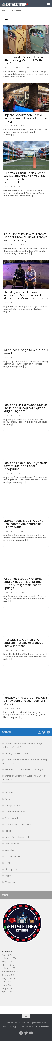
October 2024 (9, 974)
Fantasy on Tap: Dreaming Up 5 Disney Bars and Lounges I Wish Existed (25, 701)
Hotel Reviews (12, 843)
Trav (5, 67)
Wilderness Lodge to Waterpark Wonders (25, 351)
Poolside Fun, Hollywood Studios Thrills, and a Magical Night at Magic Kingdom (25, 408)
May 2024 (7, 988)
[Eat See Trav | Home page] (19, 3)
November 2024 (10, 971)
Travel (8, 862)
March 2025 (8, 964)
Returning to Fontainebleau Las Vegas (24, 769)
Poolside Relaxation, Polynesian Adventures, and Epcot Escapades (25, 466)
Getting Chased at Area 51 (18, 753)
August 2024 (8, 978)
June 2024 (7, 984)
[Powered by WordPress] (15, 1027)
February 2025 (9, 968)
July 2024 (6, 981)
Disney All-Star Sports (16, 811)
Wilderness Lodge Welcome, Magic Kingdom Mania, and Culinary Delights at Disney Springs (23, 583)
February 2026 (9, 958)
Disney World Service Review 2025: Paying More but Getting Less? (24, 60)
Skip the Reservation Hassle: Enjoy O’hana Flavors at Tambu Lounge (25, 118)
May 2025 (7, 961)
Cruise (8, 798)
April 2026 (7, 954)
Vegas (8, 875)
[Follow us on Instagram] (39, 732)
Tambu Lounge (12, 856)
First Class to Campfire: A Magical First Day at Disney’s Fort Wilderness (23, 643)
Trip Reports (11, 869)
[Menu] (48, 3)
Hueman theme (42, 1026)
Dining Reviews (12, 805)
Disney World (11, 818)
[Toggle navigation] (6, 18)
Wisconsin (10, 882)
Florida (8, 830)
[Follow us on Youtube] (48, 732)
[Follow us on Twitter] (43, 732)
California (9, 792)
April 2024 (7, 991)
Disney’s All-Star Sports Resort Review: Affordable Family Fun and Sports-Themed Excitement (24, 177)
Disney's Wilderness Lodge (18, 824)
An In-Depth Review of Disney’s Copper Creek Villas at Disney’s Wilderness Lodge (25, 237)
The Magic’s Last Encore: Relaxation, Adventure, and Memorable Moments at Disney (25, 295)
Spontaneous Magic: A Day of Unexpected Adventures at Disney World (23, 524)
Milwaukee (10, 850)
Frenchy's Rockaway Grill (17, 837)
